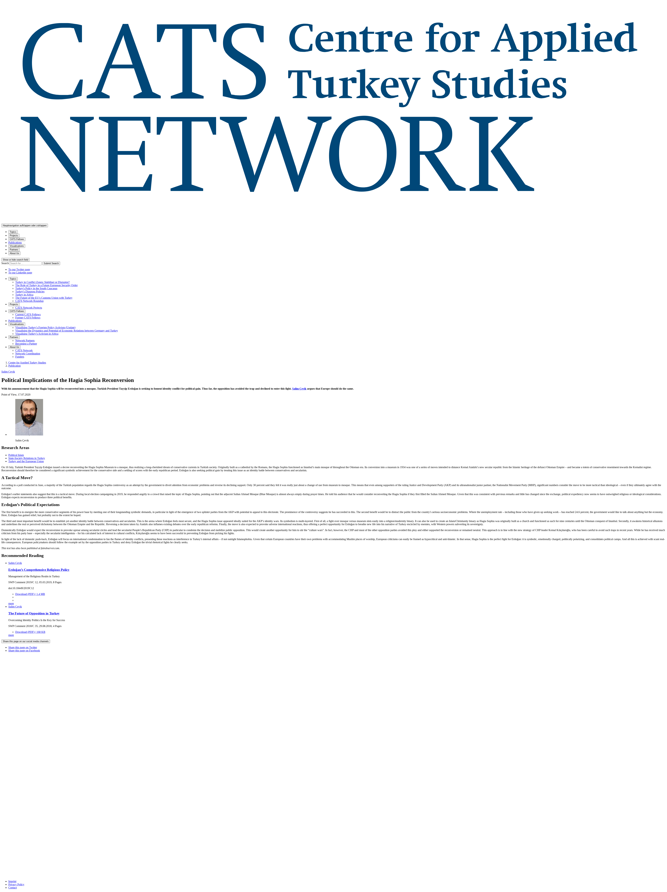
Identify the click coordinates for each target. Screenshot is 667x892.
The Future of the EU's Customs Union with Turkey (43, 297)
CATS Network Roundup (29, 300)
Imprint (12, 881)
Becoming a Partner (26, 343)
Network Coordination (27, 353)
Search (5, 263)
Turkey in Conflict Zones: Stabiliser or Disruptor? (42, 282)
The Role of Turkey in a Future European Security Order (46, 285)
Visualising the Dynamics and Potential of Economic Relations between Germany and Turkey (66, 330)
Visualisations (17, 246)
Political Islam (16, 455)
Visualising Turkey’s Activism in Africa (36, 333)
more (11, 603)
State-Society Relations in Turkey (26, 458)
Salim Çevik (8, 371)
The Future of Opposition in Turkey (34, 613)
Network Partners (25, 340)
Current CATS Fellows (28, 314)
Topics (13, 232)
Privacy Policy (16, 884)
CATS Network (24, 350)
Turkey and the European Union (26, 461)
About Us (14, 253)
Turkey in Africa (24, 294)
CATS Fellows (17, 239)
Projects (14, 235)
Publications (15, 242)
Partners (14, 249)
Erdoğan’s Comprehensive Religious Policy (38, 570)
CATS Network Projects (28, 307)
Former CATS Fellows (27, 317)
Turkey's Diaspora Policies (29, 291)
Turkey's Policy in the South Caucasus (36, 288)
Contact (12, 887)
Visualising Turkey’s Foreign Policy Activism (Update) (45, 327)
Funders (19, 356)
